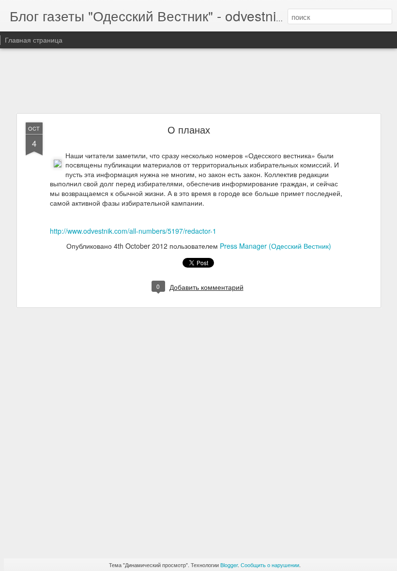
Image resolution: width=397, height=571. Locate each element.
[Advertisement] (198, 81)
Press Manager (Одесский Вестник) (275, 246)
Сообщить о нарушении (270, 565)
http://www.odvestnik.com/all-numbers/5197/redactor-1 (133, 231)
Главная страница (33, 40)
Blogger (229, 565)
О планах (189, 129)
